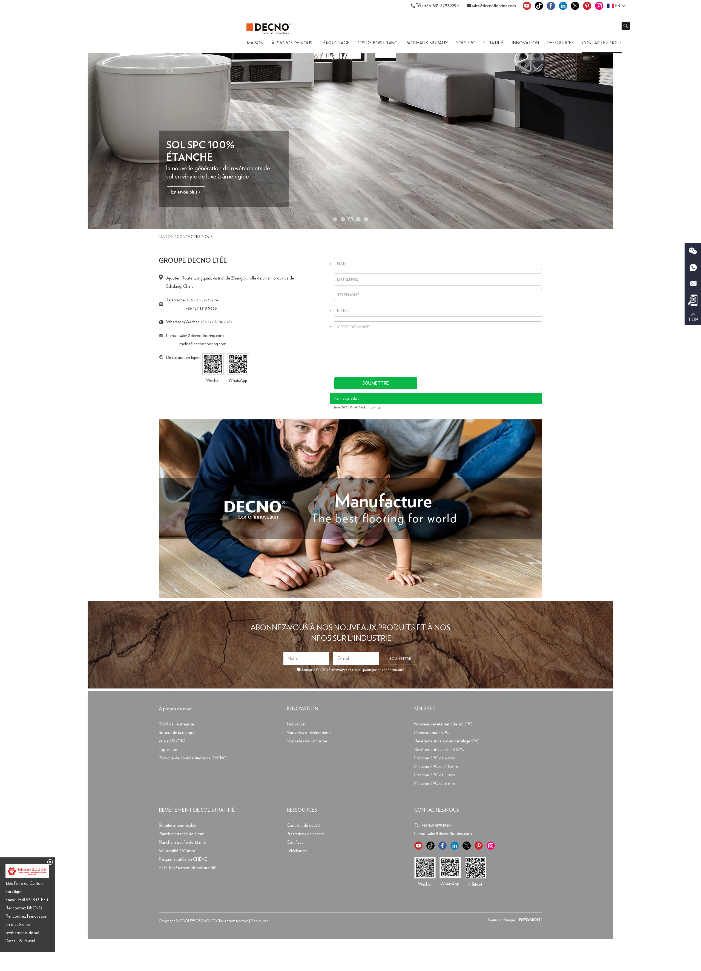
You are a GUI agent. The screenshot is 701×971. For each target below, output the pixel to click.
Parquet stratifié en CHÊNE (183, 859)
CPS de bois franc (377, 43)
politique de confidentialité (383, 670)
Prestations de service (306, 834)
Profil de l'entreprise (176, 724)
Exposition (168, 749)
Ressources (560, 43)
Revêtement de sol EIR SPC (439, 749)
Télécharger (297, 851)
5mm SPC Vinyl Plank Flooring (357, 407)
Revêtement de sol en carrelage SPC (446, 741)
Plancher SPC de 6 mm (434, 783)
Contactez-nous (602, 43)
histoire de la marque (177, 732)
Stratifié (493, 43)
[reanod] (530, 920)
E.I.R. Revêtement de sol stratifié (187, 868)
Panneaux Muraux (427, 43)
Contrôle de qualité (304, 825)
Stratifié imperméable (177, 825)
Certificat (295, 842)
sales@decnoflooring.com (494, 6)
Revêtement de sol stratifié (197, 810)
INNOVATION (302, 709)
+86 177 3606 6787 (216, 322)
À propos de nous (292, 43)
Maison (255, 43)
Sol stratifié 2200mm (177, 851)
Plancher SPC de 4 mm (434, 758)
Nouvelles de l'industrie (307, 741)
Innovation (525, 43)
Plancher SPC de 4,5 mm (436, 766)
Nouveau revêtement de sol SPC (443, 724)
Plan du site (259, 921)
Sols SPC (465, 43)
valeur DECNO (172, 741)
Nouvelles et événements (309, 732)
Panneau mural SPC (431, 732)
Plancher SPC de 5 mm (434, 775)
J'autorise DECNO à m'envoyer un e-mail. (352, 670)
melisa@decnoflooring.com (202, 344)
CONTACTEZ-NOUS (436, 810)
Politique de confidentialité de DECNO (193, 758)
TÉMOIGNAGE (334, 43)
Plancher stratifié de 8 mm (182, 834)
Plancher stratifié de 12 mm (182, 842)
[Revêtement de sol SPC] (350, 228)
